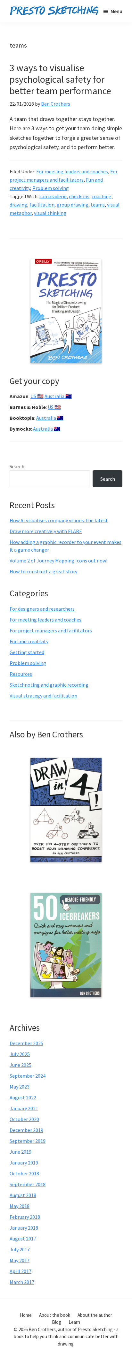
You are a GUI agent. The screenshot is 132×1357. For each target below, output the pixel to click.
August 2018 (23, 1195)
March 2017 (22, 1282)
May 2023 (19, 1086)
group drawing (72, 204)
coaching (101, 196)
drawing (18, 204)
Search (17, 466)
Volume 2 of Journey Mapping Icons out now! (58, 560)
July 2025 (20, 1054)
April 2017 (20, 1271)
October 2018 (24, 1173)
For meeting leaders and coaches (72, 171)
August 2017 (23, 1238)
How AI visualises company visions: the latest (59, 520)
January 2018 (24, 1228)
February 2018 (25, 1217)
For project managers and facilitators (51, 630)
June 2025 (20, 1065)
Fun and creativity (29, 641)
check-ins (79, 196)
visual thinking (50, 213)
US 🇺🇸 (37, 396)
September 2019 (27, 1141)
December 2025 (26, 1043)
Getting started (27, 652)
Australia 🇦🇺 (58, 396)
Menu (116, 11)
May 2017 (19, 1260)
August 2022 (23, 1097)
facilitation (41, 204)
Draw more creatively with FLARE (46, 531)
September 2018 (27, 1184)
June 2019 (20, 1152)
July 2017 (20, 1249)
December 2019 (26, 1130)
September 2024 (27, 1076)
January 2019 (24, 1162)
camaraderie (53, 196)
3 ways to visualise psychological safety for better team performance (60, 79)
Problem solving (50, 188)
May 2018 (19, 1206)
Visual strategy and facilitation (43, 695)
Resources (21, 674)
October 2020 (24, 1119)
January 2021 (24, 1108)
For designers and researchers (42, 609)
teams (98, 204)
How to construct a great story (43, 571)
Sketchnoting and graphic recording (49, 685)
